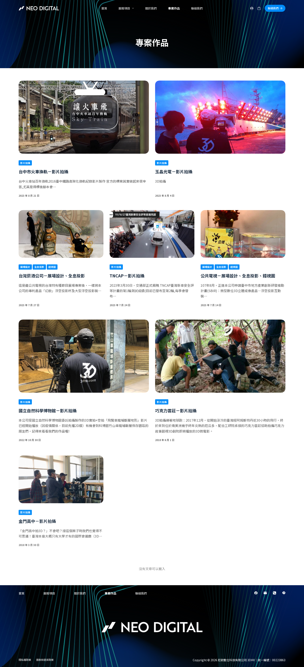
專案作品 (174, 8)
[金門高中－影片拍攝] (61, 478)
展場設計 (25, 267)
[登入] (251, 8)
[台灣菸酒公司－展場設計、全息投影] (61, 234)
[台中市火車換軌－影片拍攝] (84, 117)
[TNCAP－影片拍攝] (152, 234)
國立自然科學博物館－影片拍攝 (48, 411)
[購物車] (259, 8)
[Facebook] (255, 592)
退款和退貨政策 (45, 659)
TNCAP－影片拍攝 (127, 276)
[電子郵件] (265, 592)
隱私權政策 (25, 659)
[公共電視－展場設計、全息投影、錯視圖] (243, 234)
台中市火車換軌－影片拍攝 (43, 172)
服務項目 (124, 8)
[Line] (283, 592)
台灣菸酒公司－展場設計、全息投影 (52, 276)
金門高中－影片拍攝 (37, 520)
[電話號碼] (274, 592)
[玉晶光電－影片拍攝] (220, 117)
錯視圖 (52, 267)
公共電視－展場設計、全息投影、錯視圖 (238, 276)
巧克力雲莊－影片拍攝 (175, 411)
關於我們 (151, 8)
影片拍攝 (25, 163)
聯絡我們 (197, 8)
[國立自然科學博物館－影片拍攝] (84, 356)
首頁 (104, 8)
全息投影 (39, 267)
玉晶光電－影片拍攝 (173, 172)
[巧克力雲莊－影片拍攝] (220, 356)
